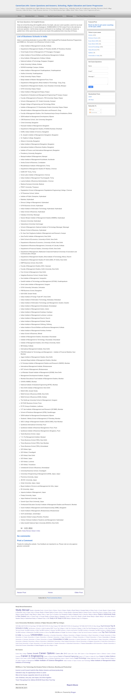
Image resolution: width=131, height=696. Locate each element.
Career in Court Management (88, 653)
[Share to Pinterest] (32, 528)
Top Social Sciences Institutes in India (91, 632)
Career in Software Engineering (52, 658)
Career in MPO (27, 658)
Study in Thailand (37, 618)
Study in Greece (83, 612)
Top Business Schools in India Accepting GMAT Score (42, 628)
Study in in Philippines (82, 618)
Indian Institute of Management (26, 660)
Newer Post (21, 592)
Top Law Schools (20, 630)
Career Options (47, 653)
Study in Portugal (40, 616)
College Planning (105, 658)
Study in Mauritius (83, 614)
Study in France (53, 612)
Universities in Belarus (62, 635)
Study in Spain (95, 616)
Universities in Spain (27, 643)
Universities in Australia (49, 635)
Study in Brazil (71, 610)
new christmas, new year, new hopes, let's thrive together (33, 677)
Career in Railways (37, 658)
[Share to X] (28, 528)
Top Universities (26, 635)
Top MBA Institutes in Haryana (47, 630)
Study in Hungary (103, 612)
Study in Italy (28, 614)
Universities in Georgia (108, 637)
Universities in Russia (74, 641)
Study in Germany (73, 612)
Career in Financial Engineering (68, 656)
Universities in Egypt (58, 637)
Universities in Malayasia (108, 639)
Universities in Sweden (53, 643)
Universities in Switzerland (66, 643)
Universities (37, 635)
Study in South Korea (84, 616)
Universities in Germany (22, 639)
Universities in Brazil (86, 635)
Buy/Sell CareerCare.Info (55, 16)
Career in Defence (101, 653)
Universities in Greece (34, 639)
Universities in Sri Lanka (40, 643)
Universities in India (93, 55)
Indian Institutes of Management (101, 660)
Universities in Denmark (46, 637)
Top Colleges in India (62, 628)
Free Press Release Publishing (86, 16)
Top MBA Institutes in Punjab (57, 632)
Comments (94, 112)
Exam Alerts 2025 (93, 41)
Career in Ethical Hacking (50, 656)
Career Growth (32, 653)
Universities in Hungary (47, 639)
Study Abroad (26, 531)
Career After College (21, 653)
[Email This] (25, 528)
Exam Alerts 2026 (93, 44)
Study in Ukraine (71, 618)
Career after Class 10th (73, 653)
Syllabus (90, 52)
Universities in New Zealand (61, 641)
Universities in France (96, 637)
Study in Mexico (93, 614)
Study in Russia (49, 616)
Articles (90, 35)
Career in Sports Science (67, 658)
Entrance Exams (93, 38)
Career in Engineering (32, 656)
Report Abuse (72, 685)
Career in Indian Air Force (92, 656)
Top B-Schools (105, 626)
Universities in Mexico (34, 641)
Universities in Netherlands (47, 641)
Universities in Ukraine (102, 643)
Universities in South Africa (101, 641)
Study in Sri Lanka (105, 616)
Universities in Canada (98, 635)
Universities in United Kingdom (35, 645)
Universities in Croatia (21, 637)
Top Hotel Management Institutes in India (96, 628)
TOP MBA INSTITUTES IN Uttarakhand (68, 626)
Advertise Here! (30, 16)
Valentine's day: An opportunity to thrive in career (31, 672)
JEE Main (91, 99)
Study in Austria (44, 610)
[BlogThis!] (26, 528)
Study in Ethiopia (35, 612)
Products (41, 16)
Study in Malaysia (73, 614)
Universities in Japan (96, 639)
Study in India (35, 531)
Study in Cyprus (107, 610)
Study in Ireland (20, 614)
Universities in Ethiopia (71, 637)
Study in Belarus (53, 610)
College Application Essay (93, 658)
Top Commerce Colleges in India (77, 628)
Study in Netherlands (104, 614)
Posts (92, 109)
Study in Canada (80, 610)
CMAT (90, 96)
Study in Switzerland (26, 618)
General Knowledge (94, 47)
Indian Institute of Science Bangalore (49, 660)
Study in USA (62, 618)
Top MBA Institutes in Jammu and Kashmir (66, 630)
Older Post (79, 592)
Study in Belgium (62, 610)
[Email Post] (21, 528)
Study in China (89, 610)
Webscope (69, 16)
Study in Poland (30, 616)
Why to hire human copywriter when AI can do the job (32, 675)
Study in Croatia (98, 610)
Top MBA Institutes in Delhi (32, 630)
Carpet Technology (80, 658)
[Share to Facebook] (30, 528)
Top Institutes (111, 628)
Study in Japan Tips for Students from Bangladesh (55, 614)
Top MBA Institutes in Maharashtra (25, 632)
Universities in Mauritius (22, 641)
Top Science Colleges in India (73, 632)
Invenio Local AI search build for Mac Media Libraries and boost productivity (39, 670)
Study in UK (53, 618)
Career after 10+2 (61, 653)
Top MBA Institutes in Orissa (41, 632)
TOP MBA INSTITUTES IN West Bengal (89, 626)
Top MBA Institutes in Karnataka (86, 630)
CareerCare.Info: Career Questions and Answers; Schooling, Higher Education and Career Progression (59, 6)
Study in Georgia (63, 612)
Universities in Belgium (74, 635)
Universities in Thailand (79, 643)
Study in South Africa (71, 616)
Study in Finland (44, 612)
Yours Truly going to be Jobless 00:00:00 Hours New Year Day (35, 680)
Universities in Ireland (74, 639)
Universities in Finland (84, 637)
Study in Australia (35, 610)
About (19, 16)
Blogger (73, 692)
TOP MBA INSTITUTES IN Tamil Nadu (26, 626)
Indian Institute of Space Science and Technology (77, 660)
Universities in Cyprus (34, 637)
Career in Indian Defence (107, 656)
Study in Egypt (26, 612)
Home (50, 592)
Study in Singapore (60, 616)
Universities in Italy (85, 639)
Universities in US (91, 643)
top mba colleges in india (50, 645)
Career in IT (82, 656)
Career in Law (19, 658)
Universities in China (110, 635)
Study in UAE (45, 618)
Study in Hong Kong (93, 612)
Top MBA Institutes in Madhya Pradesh (105, 630)
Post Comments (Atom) (54, 598)
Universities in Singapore (87, 641)
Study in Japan (37, 614)
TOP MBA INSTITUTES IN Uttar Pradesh (47, 626)
